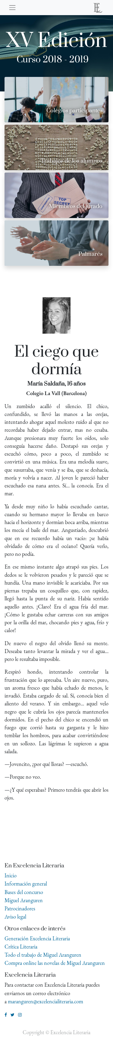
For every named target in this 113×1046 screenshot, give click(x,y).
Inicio (11, 875)
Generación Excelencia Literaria (37, 938)
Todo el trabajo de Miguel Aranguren (43, 954)
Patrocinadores (20, 908)
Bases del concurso (24, 892)
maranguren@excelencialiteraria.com (45, 1001)
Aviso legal (15, 916)
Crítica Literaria (21, 946)
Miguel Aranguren (24, 900)
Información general (26, 883)
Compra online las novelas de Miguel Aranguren (55, 962)
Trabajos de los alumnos (71, 160)
